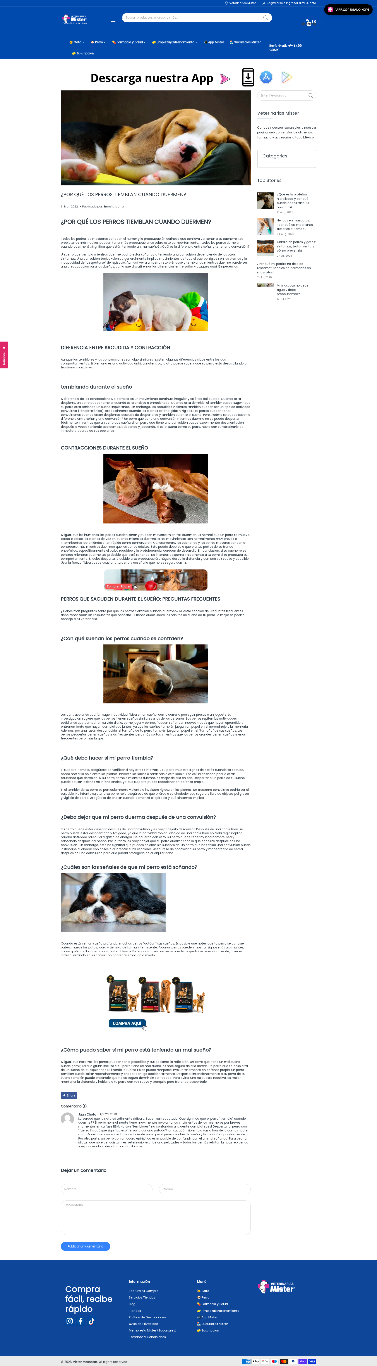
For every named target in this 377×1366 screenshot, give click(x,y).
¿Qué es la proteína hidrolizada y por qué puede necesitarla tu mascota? (293, 200)
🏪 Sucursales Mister (212, 1324)
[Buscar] (265, 17)
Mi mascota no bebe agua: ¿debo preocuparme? (292, 289)
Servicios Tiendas (142, 1297)
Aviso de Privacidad (143, 1324)
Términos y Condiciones (147, 1337)
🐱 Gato (203, 1291)
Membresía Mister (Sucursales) (153, 1330)
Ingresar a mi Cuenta (301, 3)
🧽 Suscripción (208, 1330)
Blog (132, 1304)
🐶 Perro (203, 1297)
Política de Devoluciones (147, 1317)
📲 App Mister (207, 1317)
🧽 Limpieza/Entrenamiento (218, 1311)
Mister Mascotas (85, 1362)
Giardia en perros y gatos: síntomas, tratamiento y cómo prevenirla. (296, 246)
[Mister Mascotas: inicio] (75, 21)
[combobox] (196, 18)
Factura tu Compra (143, 1291)
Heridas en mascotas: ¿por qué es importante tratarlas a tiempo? (295, 224)
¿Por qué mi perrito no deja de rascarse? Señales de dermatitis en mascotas (284, 268)
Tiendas (135, 1311)
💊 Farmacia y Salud (212, 1304)
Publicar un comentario (85, 1246)
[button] (348, 9)
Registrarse (275, 3)
